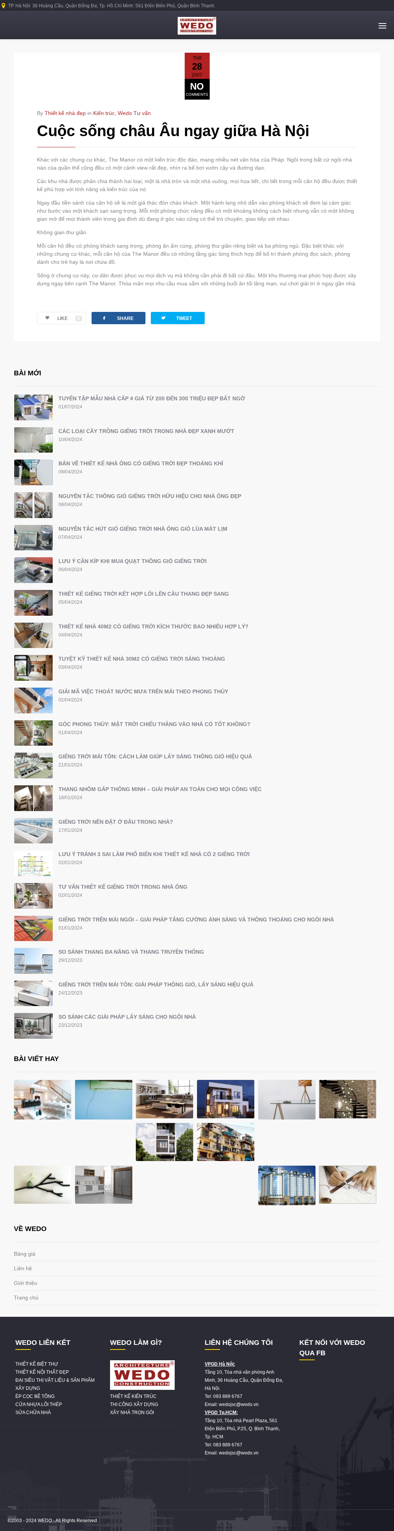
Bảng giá (24, 1254)
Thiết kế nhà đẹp (65, 113)
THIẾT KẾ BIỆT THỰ (36, 1364)
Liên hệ (23, 1268)
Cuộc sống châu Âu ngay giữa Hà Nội (173, 130)
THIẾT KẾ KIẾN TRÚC (133, 1396)
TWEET (176, 318)
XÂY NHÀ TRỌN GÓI (132, 1412)
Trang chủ (26, 1297)
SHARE (117, 318)
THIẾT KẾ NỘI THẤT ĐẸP (42, 1372)
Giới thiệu (25, 1283)
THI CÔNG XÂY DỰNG (134, 1404)
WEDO (45, 1520)
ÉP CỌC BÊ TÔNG (35, 1396)
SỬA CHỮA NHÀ (33, 1412)
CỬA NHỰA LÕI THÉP (38, 1404)
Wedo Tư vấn (134, 113)
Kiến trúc (104, 113)
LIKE (68, 318)
